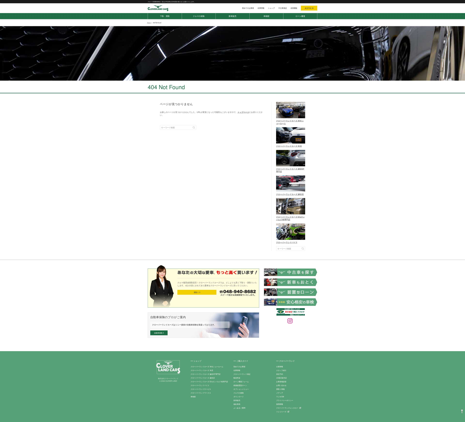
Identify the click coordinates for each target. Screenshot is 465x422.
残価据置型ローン (240, 385)
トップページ (243, 112)
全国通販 (294, 8)
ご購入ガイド (242, 360)
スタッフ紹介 (281, 370)
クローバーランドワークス (201, 393)
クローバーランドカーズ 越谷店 (203, 378)
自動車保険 (158, 333)
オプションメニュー (241, 389)
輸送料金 (236, 378)
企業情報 (279, 366)
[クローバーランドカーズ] (158, 7)
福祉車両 (236, 404)
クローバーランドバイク (200, 385)
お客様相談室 (281, 381)
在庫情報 (261, 8)
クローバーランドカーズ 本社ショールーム (207, 366)
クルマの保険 (199, 16)
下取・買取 (165, 16)
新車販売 (232, 16)
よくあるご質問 (239, 408)
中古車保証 (282, 8)
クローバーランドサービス (201, 389)
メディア (279, 393)
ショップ (271, 8)
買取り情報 (280, 389)
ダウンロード (238, 396)
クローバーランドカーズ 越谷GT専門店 (206, 374)
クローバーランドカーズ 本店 (202, 370)
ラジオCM (280, 396)
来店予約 (308, 8)
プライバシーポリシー (284, 400)
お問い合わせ (281, 385)
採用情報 (279, 404)
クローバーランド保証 (241, 374)
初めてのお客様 (248, 8)
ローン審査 (300, 16)
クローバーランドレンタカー (287, 408)
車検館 (266, 16)
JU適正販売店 (281, 378)
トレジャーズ (281, 411)
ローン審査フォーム (241, 381)
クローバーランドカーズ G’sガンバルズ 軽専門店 (209, 381)
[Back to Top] (462, 411)
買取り (196, 292)
